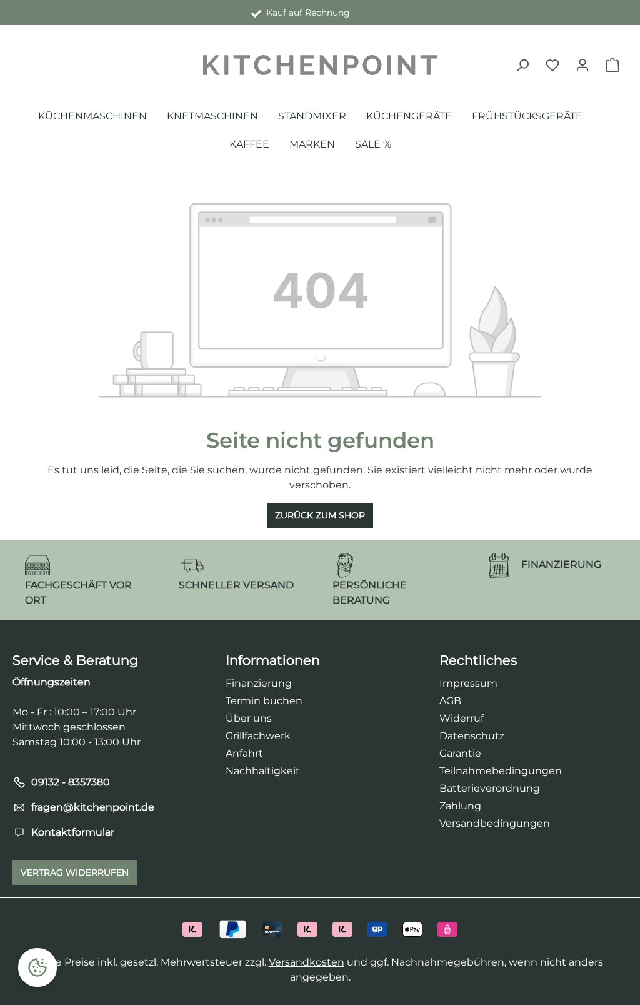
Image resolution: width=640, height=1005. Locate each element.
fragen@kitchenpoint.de (92, 807)
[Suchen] (523, 65)
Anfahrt (244, 753)
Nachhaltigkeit (263, 771)
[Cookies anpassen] (37, 967)
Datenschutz (471, 736)
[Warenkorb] (613, 65)
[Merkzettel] (553, 65)
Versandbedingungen (494, 823)
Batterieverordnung (489, 788)
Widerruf (461, 718)
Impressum (468, 683)
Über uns (249, 718)
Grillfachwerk (258, 736)
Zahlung (460, 806)
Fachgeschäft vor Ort (305, 12)
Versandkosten (306, 962)
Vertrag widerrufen (75, 872)
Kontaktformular (72, 832)
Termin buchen (264, 701)
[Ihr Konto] (583, 65)
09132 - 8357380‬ (70, 782)
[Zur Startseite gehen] (320, 65)
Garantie (460, 753)
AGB (450, 701)
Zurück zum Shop (320, 515)
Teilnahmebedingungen (500, 771)
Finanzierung (259, 683)
